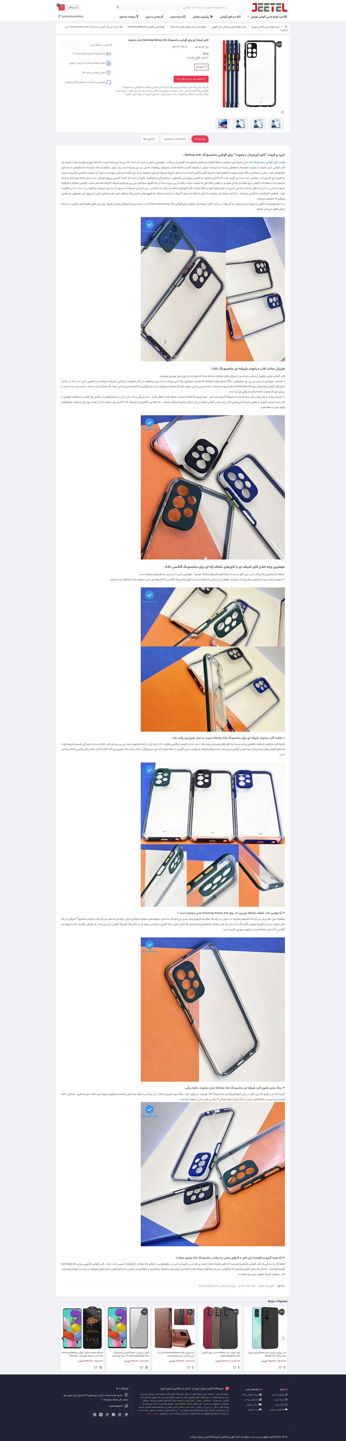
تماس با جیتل (153, 17)
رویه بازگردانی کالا (250, 1395)
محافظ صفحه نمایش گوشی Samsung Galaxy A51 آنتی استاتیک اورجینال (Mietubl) (82, 1354)
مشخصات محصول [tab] (175, 139)
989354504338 (72, 17)
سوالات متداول (127, 17)
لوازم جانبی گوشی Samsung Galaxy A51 (146, 27)
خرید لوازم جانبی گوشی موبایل (267, 17)
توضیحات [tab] (200, 139)
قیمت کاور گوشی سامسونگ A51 (266, 162)
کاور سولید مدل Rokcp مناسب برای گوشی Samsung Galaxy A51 (221, 1354)
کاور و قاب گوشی (266, 1286)
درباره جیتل (176, 17)
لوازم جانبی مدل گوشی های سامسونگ (188, 27)
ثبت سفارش (253, 1409)
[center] (117, 7)
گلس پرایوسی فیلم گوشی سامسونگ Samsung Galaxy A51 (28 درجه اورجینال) (130, 1354)
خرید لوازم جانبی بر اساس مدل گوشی (229, 27)
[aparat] (100, 1415)
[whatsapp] (119, 1414)
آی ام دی (199, 47)
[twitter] (106, 1414)
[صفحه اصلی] (286, 27)
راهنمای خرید (252, 1389)
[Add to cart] (146, 1368)
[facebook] (113, 1414)
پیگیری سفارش (201, 17)
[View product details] (284, 1368)
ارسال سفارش (252, 1405)
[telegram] (125, 1414)
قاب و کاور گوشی (229, 17)
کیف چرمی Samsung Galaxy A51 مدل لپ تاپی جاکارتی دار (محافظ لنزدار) (176, 1354)
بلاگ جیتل (280, 1405)
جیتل (282, 1389)
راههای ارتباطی (278, 1395)
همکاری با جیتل (277, 1409)
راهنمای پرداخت (251, 1400)
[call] (94, 1414)
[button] (283, 1339)
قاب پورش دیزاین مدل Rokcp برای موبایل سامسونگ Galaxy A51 (267, 1354)
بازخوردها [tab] (149, 139)
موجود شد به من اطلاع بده (190, 79)
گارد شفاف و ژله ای (246, 1286)
